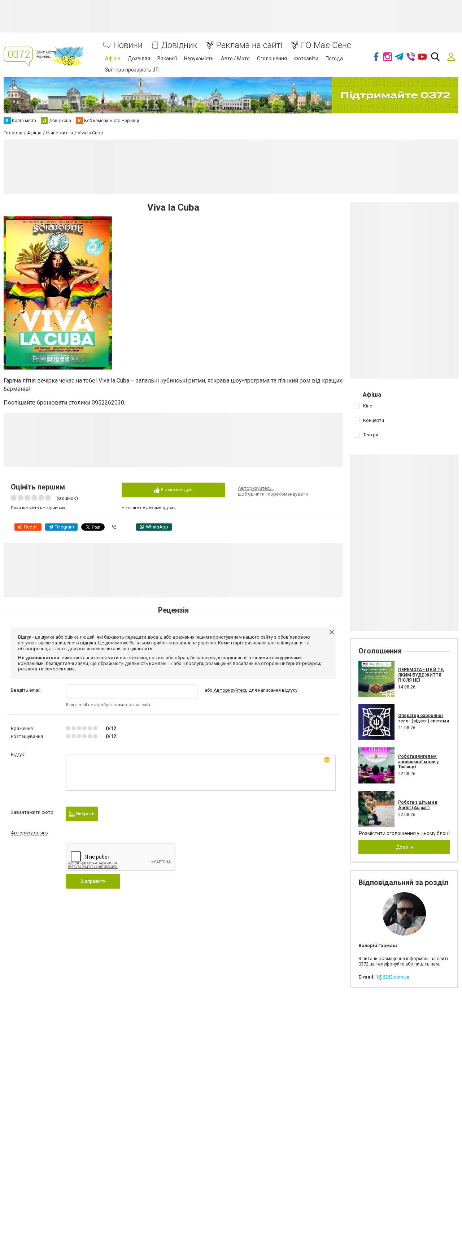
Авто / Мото (235, 58)
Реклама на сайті (249, 45)
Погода (334, 58)
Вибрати (85, 813)
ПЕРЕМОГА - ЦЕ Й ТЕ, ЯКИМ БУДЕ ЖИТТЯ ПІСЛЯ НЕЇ (421, 675)
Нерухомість (199, 58)
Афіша (113, 58)
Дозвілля (139, 58)
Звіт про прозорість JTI (132, 70)
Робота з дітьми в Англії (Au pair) (417, 805)
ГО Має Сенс (326, 45)
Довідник (179, 45)
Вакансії (167, 58)
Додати (404, 847)
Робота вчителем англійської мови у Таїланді (418, 761)
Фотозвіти (306, 58)
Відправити (93, 881)
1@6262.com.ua (392, 977)
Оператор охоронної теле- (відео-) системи (423, 718)
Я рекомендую (176, 489)
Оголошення (272, 58)
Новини (128, 45)
